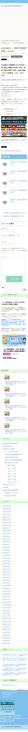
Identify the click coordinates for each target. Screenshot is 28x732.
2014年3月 (5, 610)
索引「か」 (11, 481)
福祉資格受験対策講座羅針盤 (11, 6)
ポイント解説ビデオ (9, 451)
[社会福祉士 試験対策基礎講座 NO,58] (5, 186)
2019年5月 (5, 539)
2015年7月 (5, 583)
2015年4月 (5, 588)
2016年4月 (5, 563)
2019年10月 (5, 525)
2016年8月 (5, 552)
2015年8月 (5, 580)
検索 (2, 287)
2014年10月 (5, 605)
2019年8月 (5, 530)
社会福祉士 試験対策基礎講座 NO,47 (14, 216)
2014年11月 (5, 602)
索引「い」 (11, 470)
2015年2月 (5, 594)
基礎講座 (6, 150)
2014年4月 (5, 607)
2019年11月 (5, 522)
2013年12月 (5, 618)
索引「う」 (11, 473)
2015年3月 (5, 591)
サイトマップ (6, 696)
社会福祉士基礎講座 (16, 56)
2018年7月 (5, 547)
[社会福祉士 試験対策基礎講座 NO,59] (5, 176)
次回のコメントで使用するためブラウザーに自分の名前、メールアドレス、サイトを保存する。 (13, 250)
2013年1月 (5, 643)
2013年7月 (5, 632)
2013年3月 (5, 637)
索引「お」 (11, 479)
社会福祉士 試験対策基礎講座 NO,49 (14, 212)
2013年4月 (5, 635)
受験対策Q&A (6, 446)
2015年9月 (5, 577)
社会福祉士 (13, 150)
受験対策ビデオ (7, 449)
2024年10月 (5, 506)
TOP (10, 40)
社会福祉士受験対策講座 (9, 490)
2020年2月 (5, 514)
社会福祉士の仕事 (9, 495)
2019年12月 (5, 519)
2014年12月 (5, 599)
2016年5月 (5, 561)
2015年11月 (5, 572)
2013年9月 (5, 627)
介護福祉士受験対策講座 (9, 443)
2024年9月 (5, 508)
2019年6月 (5, 536)
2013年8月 (5, 629)
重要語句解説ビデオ (9, 462)
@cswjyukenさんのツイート (9, 685)
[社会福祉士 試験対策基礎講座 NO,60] (5, 167)
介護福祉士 (9, 465)
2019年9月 (5, 528)
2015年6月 (5, 585)
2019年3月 (5, 544)
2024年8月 (5, 511)
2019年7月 (5, 533)
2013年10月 (5, 624)
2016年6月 (5, 558)
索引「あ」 (11, 468)
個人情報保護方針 (7, 694)
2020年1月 (5, 517)
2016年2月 (5, 566)
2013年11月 (5, 621)
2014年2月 (5, 613)
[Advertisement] (14, 24)
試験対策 (18, 150)
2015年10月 (5, 574)
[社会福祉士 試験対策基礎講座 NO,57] (5, 195)
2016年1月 (5, 569)
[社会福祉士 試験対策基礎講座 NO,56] (5, 205)
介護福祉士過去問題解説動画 (12, 454)
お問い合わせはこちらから (9, 692)
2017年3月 (5, 550)
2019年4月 (5, 541)
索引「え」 (11, 476)
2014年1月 (5, 616)
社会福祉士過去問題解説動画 (12, 460)
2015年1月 (5, 596)
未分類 (4, 487)
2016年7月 (5, 555)
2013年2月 (5, 640)
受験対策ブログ (7, 484)
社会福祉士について (9, 492)
